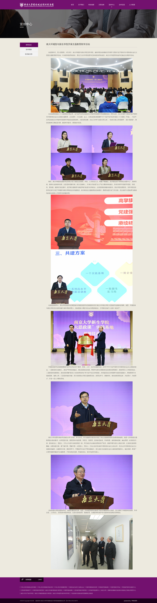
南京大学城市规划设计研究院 (53, 590)
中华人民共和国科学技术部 (45, 587)
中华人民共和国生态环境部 (28, 587)
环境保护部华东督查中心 (129, 587)
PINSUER (134, 600)
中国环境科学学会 (115, 587)
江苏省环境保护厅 (26, 590)
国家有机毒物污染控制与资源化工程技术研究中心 (122, 590)
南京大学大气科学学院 (27, 593)
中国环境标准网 (68, 590)
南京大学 (103, 590)
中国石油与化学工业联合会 (76, 587)
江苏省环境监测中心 (94, 590)
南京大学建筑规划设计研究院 (43, 593)
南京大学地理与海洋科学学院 (61, 593)
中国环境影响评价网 (91, 587)
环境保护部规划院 (103, 587)
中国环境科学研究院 (38, 590)
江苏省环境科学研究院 (80, 590)
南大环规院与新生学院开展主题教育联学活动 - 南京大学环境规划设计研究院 (37, 5)
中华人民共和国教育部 (60, 587)
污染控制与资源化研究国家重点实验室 (82, 593)
